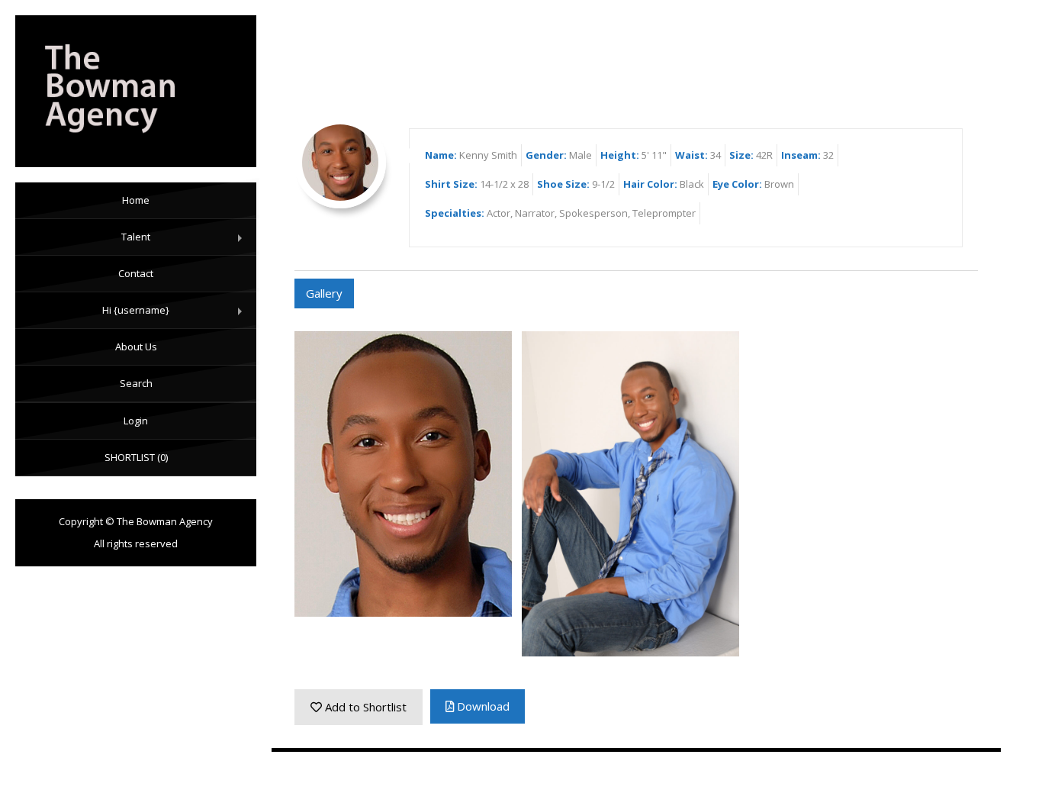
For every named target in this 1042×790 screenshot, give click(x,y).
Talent (185, 243)
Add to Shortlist (364, 706)
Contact (135, 273)
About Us (136, 346)
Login (136, 420)
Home (136, 200)
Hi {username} (175, 316)
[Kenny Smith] (135, 91)
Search (136, 383)
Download (482, 706)
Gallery (324, 293)
